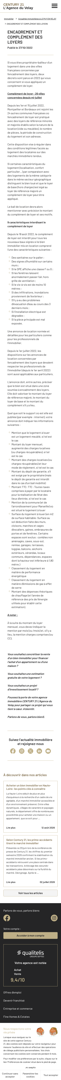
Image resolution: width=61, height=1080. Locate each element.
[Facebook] (13, 751)
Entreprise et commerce (18, 1008)
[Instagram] (21, 751)
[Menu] (55, 5)
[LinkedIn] (39, 751)
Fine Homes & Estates (16, 1016)
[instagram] (54, 918)
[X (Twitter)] (30, 751)
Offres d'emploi (12, 992)
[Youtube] (48, 751)
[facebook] (6, 918)
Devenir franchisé (14, 1000)
